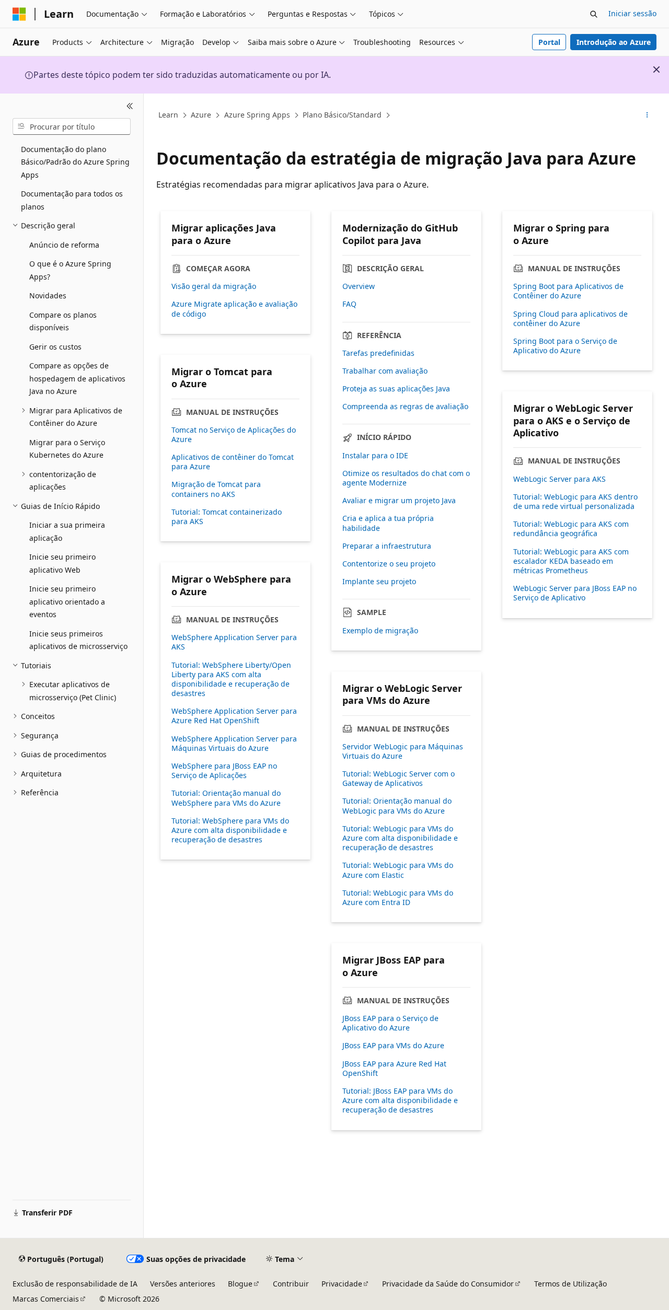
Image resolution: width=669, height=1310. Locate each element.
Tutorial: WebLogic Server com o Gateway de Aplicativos (398, 778)
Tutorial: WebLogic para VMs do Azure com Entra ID (397, 897)
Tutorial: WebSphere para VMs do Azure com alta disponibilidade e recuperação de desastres (230, 830)
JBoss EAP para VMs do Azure (393, 1045)
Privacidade (341, 1284)
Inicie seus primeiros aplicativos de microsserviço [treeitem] (78, 640)
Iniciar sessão (632, 13)
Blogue (240, 1284)
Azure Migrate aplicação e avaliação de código (234, 308)
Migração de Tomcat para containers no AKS (216, 489)
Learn (168, 115)
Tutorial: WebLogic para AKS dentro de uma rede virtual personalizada (575, 501)
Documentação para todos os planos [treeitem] (72, 200)
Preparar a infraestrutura (386, 546)
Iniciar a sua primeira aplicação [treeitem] (67, 531)
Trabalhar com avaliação (385, 371)
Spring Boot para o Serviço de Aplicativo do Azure (565, 346)
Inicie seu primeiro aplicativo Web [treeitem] (62, 563)
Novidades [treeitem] (47, 295)
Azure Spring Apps (257, 115)
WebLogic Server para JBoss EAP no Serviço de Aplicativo (575, 593)
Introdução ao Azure (613, 42)
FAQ (349, 304)
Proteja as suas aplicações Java (396, 388)
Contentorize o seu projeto (388, 564)
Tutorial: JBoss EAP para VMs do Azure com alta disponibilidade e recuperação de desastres (400, 1100)
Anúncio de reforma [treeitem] (64, 245)
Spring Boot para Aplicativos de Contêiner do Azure (568, 291)
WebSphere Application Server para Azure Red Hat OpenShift (234, 715)
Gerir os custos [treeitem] (55, 347)
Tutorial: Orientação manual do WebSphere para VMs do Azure (226, 798)
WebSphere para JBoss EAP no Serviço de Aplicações (224, 770)
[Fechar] (130, 106)
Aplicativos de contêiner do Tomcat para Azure (232, 462)
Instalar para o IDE (375, 455)
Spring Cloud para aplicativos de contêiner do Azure (570, 318)
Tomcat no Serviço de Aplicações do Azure (233, 434)
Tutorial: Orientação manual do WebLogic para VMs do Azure (397, 805)
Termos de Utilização (570, 1284)
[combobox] (72, 126)
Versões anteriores (182, 1284)
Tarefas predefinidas (378, 353)
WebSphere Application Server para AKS (234, 642)
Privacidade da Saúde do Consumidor (448, 1284)
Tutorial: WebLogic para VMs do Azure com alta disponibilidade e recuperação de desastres (400, 838)
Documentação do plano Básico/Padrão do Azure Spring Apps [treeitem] (75, 162)
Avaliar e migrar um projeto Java (399, 500)
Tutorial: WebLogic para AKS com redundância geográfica (571, 528)
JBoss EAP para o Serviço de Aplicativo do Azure (390, 1023)
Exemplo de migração (380, 630)
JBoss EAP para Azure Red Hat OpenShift (394, 1068)
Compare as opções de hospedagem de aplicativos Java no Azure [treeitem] (77, 378)
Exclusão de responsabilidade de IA (75, 1284)
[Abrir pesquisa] (593, 14)
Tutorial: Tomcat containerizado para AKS (226, 516)
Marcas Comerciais (46, 1299)
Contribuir (291, 1284)
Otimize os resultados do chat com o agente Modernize (406, 478)
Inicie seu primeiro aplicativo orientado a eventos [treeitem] (67, 601)
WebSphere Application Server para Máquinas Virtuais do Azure (234, 743)
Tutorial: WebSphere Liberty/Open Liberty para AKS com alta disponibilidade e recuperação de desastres (231, 679)
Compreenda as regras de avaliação (405, 406)
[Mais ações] (647, 115)
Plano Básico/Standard (342, 115)
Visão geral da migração (213, 286)
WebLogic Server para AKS (559, 479)
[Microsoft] (19, 14)
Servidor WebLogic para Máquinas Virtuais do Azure (402, 751)
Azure (201, 115)
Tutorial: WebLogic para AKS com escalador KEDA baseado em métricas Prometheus (571, 561)
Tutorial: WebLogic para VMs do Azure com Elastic (397, 870)
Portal (549, 42)
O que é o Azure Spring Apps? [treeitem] (70, 270)
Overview (358, 286)
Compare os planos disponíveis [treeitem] (63, 321)
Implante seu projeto (379, 581)
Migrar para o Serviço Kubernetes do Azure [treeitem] (67, 448)
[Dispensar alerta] (656, 69)
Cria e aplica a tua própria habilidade (388, 523)
